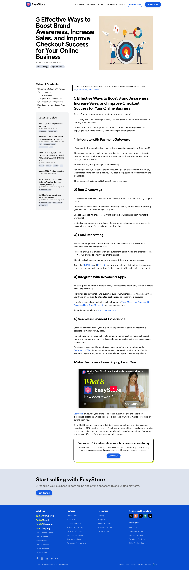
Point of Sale (72, 519)
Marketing (44, 524)
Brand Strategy (42, 67)
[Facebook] (37, 558)
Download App (73, 543)
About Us (133, 527)
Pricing (100, 4)
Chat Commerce (42, 548)
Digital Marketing (58, 67)
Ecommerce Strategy (49, 144)
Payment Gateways (75, 535)
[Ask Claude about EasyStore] (136, 516)
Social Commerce (43, 537)
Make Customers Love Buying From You (51, 106)
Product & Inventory (75, 527)
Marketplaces (41, 541)
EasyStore (78, 414)
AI (40, 144)
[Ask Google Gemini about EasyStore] (141, 516)
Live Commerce (42, 544)
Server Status (103, 531)
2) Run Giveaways (44, 92)
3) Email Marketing (44, 95)
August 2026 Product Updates (51, 171)
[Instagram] (42, 558)
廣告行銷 (55, 165)
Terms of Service (137, 564)
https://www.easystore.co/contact (88, 89)
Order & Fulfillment (74, 531)
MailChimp (88, 265)
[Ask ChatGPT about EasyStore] (131, 516)
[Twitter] (51, 558)
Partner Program (136, 535)
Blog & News (103, 519)
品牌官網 (48, 165)
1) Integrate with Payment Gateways (51, 89)
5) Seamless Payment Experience (50, 102)
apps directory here (107, 310)
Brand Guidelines (136, 531)
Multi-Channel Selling (44, 533)
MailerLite (101, 265)
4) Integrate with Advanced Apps (49, 98)
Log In (122, 4)
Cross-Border (41, 552)
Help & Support (104, 523)
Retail (42, 520)
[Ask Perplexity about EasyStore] (145, 516)
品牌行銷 (41, 165)
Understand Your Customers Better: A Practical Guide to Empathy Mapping (50, 182)
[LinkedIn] (47, 558)
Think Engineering (136, 543)
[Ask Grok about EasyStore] (150, 516)
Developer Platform (137, 539)
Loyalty (43, 528)
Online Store (42, 131)
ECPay (88, 350)
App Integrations (74, 539)
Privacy (147, 564)
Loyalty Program (57, 202)
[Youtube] (56, 558)
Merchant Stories (105, 527)
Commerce (45, 516)
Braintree (78, 350)
